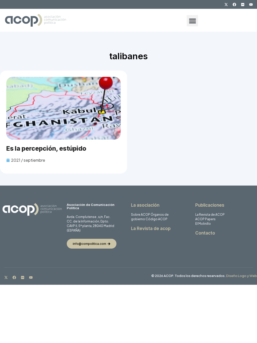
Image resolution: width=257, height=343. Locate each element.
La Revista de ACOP (210, 214)
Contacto (205, 233)
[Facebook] (234, 4)
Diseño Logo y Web (241, 276)
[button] (192, 20)
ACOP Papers (205, 219)
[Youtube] (250, 4)
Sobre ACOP (140, 214)
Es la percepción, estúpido (46, 148)
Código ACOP (156, 219)
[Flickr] (242, 4)
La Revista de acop (151, 228)
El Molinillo (203, 223)
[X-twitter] (226, 4)
